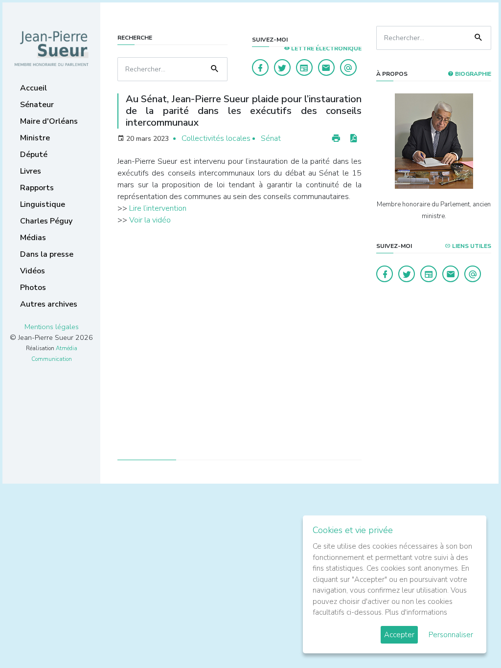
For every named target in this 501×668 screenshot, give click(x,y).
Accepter (399, 635)
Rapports (37, 187)
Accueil (33, 88)
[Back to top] (470, 637)
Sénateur (37, 104)
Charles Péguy (46, 221)
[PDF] (353, 138)
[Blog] (304, 67)
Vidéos (32, 271)
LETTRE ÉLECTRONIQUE (326, 48)
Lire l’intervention (157, 208)
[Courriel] (348, 67)
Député (33, 154)
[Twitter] (282, 67)
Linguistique (42, 204)
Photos (33, 287)
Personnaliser (451, 635)
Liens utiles (471, 246)
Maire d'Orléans (49, 121)
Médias (33, 237)
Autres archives (48, 304)
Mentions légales (51, 327)
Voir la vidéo (150, 220)
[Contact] (326, 67)
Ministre (35, 138)
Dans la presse (46, 254)
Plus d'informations (416, 612)
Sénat (271, 138)
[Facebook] (260, 67)
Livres (30, 171)
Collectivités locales (216, 138)
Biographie (472, 74)
